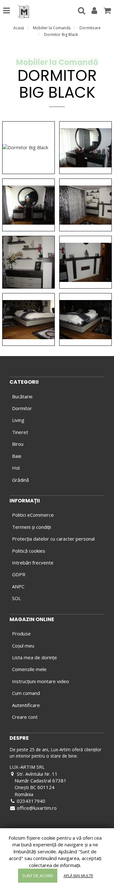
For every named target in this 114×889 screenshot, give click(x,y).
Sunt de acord (37, 875)
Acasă (18, 28)
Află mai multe (78, 875)
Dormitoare (90, 28)
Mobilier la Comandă (52, 28)
